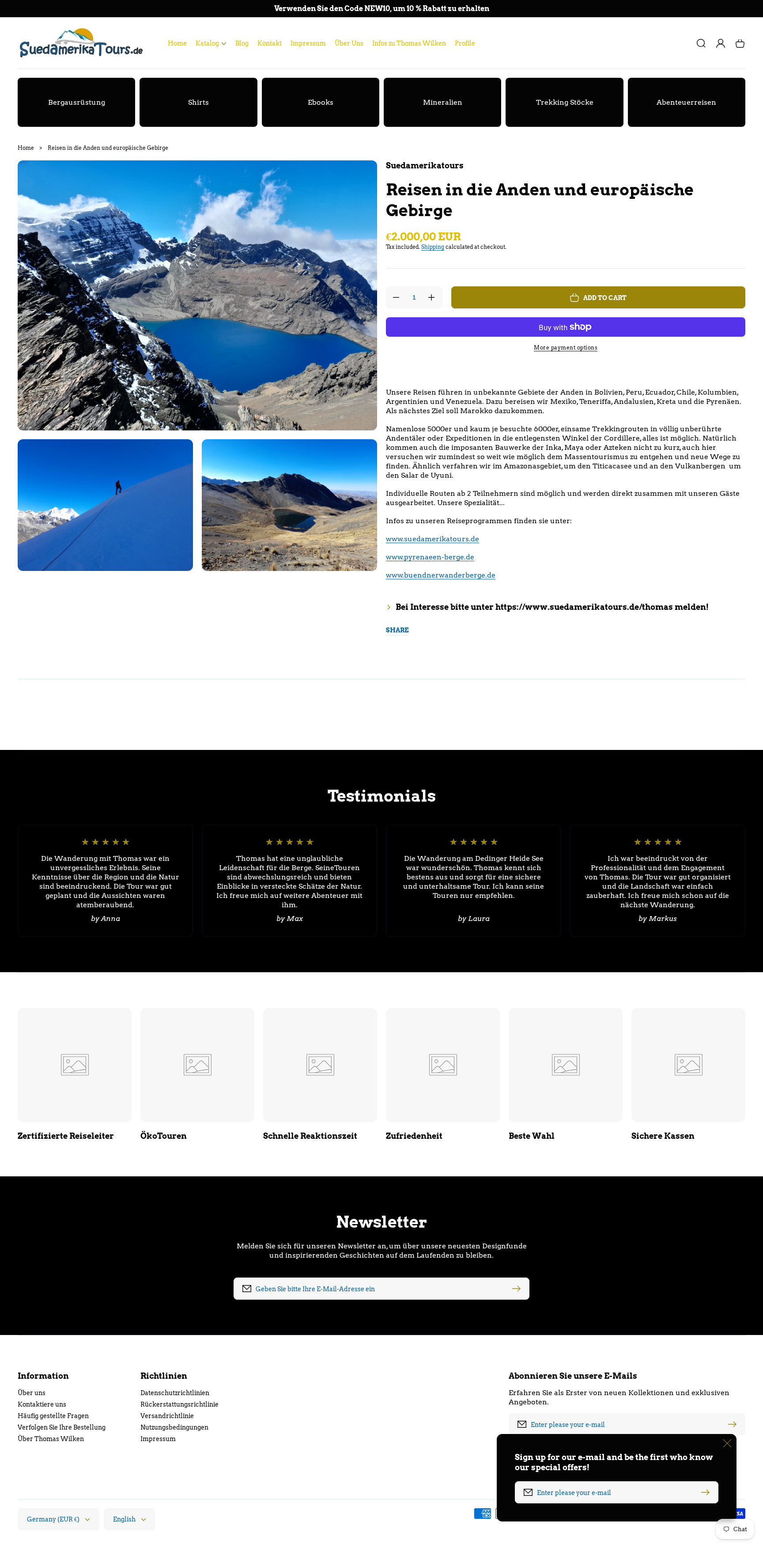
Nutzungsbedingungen (174, 1427)
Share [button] (397, 630)
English (124, 1519)
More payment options (565, 347)
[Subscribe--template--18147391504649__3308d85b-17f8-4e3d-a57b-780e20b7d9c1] (518, 1289)
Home (26, 148)
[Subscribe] (734, 1424)
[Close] (727, 1443)
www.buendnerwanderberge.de (440, 575)
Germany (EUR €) (53, 1519)
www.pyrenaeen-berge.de (430, 557)
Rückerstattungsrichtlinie (179, 1404)
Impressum (158, 1438)
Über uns (31, 1392)
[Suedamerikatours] (84, 43)
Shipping (432, 246)
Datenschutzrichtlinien (174, 1392)
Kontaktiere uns (42, 1404)
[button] (211, 43)
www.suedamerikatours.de (432, 539)
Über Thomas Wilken (51, 1438)
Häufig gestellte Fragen (53, 1415)
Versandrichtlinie (167, 1415)
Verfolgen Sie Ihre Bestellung (62, 1427)
